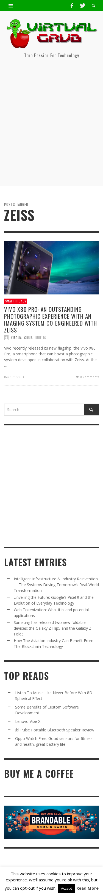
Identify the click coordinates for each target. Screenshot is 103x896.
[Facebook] (71, 5)
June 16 (40, 337)
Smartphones (15, 301)
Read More (87, 888)
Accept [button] (66, 888)
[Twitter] (82, 5)
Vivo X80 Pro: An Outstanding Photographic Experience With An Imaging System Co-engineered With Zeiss (50, 319)
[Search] (11, 5)
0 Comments (89, 377)
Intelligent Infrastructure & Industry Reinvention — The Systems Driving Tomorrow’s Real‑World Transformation (56, 584)
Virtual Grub (21, 337)
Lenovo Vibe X (27, 721)
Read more (12, 377)
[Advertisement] (51, 124)
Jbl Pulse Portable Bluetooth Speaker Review (54, 730)
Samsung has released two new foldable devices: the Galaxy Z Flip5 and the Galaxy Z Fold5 (52, 628)
